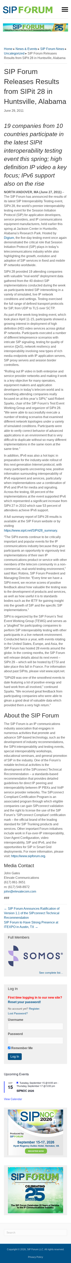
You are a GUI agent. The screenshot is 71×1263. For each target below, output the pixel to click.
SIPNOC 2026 (25, 1091)
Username (15, 1019)
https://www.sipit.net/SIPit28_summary (30, 530)
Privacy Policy (35, 1257)
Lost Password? (18, 1013)
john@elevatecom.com (20, 891)
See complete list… (51, 972)
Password (15, 1034)
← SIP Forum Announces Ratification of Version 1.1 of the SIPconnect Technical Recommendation (31, 913)
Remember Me (21, 1048)
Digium (9, 237)
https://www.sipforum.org (28, 856)
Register (34, 1008)
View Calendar (13, 1099)
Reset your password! (24, 1002)
